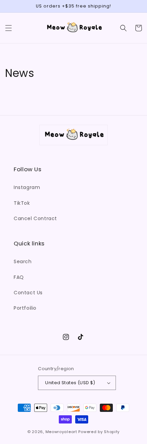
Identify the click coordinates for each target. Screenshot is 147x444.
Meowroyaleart (61, 431)
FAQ (19, 277)
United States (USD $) (70, 382)
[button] (8, 28)
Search (23, 261)
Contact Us (28, 292)
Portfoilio (25, 308)
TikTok (22, 203)
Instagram (27, 187)
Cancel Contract (35, 218)
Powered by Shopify (99, 431)
